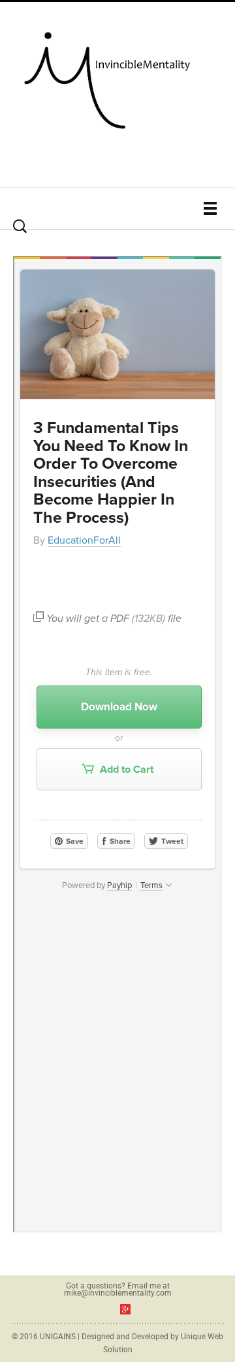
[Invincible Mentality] (117, 77)
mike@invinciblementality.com (118, 1292)
